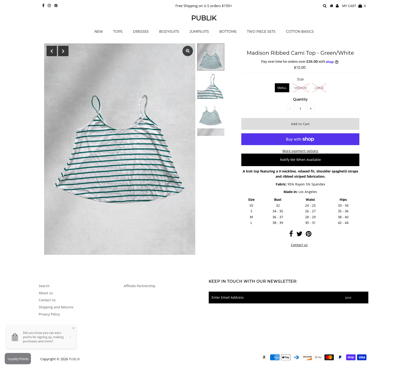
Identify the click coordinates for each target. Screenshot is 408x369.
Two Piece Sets (261, 31)
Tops (118, 31)
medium (300, 88)
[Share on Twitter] (299, 235)
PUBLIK (204, 18)
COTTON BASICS (300, 31)
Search (44, 286)
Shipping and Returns (56, 307)
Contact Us (47, 300)
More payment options (300, 151)
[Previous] (52, 51)
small (282, 88)
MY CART (354, 6)
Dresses (141, 31)
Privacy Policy (49, 314)
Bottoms (228, 31)
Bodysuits (169, 31)
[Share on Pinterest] (308, 235)
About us (46, 293)
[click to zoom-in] (188, 51)
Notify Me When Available (300, 159)
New (98, 31)
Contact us (299, 245)
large (319, 88)
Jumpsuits (199, 31)
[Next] (63, 51)
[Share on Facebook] (291, 235)
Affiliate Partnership (139, 286)
